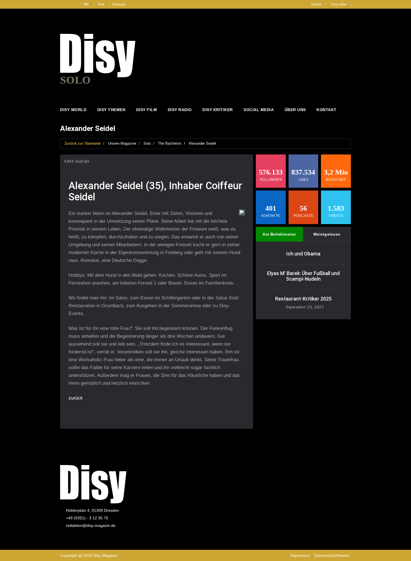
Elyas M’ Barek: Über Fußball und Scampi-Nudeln (303, 276)
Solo (147, 143)
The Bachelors (169, 143)
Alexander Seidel (202, 143)
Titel (101, 4)
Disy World (73, 109)
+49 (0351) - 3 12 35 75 (87, 518)
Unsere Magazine (122, 143)
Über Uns (295, 109)
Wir (86, 4)
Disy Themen (111, 109)
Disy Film (146, 109)
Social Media (259, 109)
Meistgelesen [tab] (327, 234)
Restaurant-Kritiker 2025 (303, 299)
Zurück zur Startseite (83, 143)
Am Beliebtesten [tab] (279, 234)
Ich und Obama (303, 254)
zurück (75, 398)
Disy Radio (180, 109)
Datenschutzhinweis (331, 555)
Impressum (300, 555)
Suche (316, 4)
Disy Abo (338, 4)
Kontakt (119, 4)
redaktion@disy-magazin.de (90, 525)
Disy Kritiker (217, 109)
